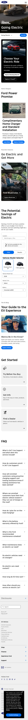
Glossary (3, 696)
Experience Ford (6, 656)
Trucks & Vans (5, 626)
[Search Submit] (3, 607)
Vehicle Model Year (8, 273)
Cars (2, 628)
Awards (3, 641)
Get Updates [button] (8, 667)
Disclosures (6, 598)
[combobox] (14, 238)
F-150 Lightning (20, 268)
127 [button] (22, 137)
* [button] (21, 137)
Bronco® (3, 612)
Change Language (9, 689)
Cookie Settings (13, 715)
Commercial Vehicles (6, 632)
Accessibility (3, 700)
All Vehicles (4, 622)
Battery (4, 287)
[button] (23, 35)
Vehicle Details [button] (4, 30)
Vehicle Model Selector (13, 258)
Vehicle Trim (6, 280)
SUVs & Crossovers (6, 625)
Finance (3, 652)
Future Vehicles (5, 634)
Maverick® (4, 614)
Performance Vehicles (6, 640)
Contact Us (3, 698)
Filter (8, 252)
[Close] (22, 693)
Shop (3, 647)
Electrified (3, 630)
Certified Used (5, 636)
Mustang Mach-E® (8, 267)
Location (5, 236)
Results (20, 252)
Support (3, 660)
